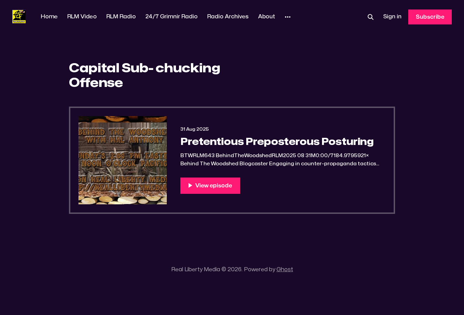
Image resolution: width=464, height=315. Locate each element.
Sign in (392, 16)
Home (49, 16)
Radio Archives (228, 16)
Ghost (284, 269)
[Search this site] (370, 17)
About (266, 16)
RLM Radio (121, 16)
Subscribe (430, 17)
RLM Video (82, 16)
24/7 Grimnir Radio (171, 16)
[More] (288, 17)
